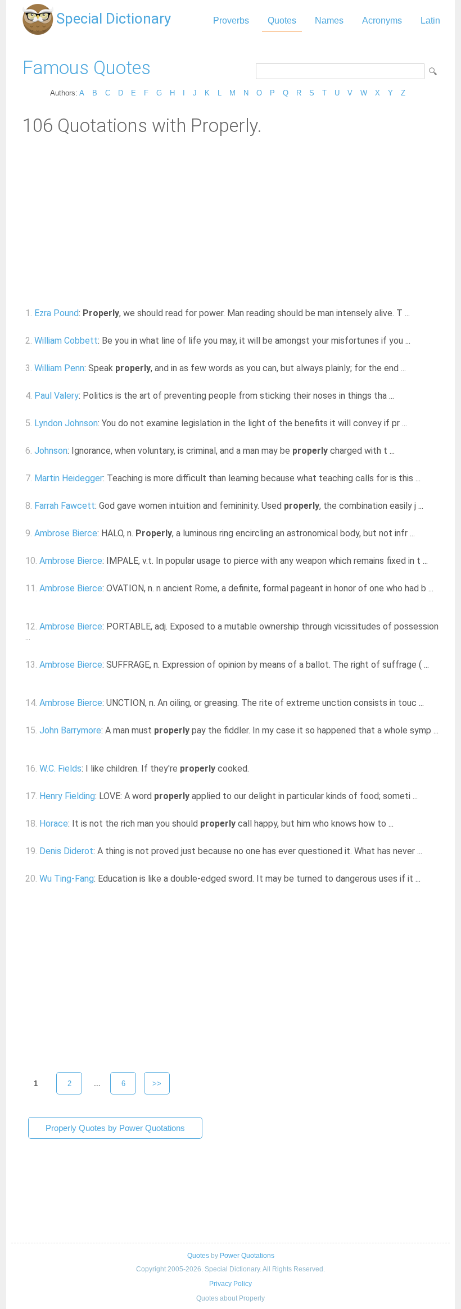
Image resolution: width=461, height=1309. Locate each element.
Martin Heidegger (68, 478)
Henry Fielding (67, 796)
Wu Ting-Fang (66, 878)
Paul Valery (56, 395)
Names (329, 20)
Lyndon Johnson (66, 423)
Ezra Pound (56, 313)
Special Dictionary (113, 18)
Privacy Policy (230, 1284)
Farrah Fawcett (64, 505)
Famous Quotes (86, 68)
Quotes (282, 20)
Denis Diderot (66, 851)
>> (156, 1083)
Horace (53, 823)
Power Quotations (247, 1256)
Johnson (50, 450)
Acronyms (382, 20)
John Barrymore (70, 730)
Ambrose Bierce (65, 533)
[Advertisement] (230, 220)
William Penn (59, 368)
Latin (430, 20)
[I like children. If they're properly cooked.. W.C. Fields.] (255, 768)
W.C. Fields (60, 768)
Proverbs (231, 20)
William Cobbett (66, 340)
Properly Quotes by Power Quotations (115, 1128)
